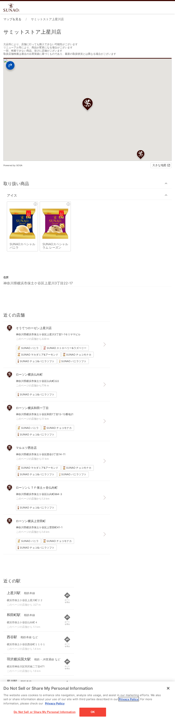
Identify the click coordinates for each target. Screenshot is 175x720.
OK (93, 712)
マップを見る (12, 19)
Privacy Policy (129, 699)
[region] (87, 700)
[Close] (168, 688)
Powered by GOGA (12, 165)
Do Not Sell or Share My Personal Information (45, 712)
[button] (87, 183)
